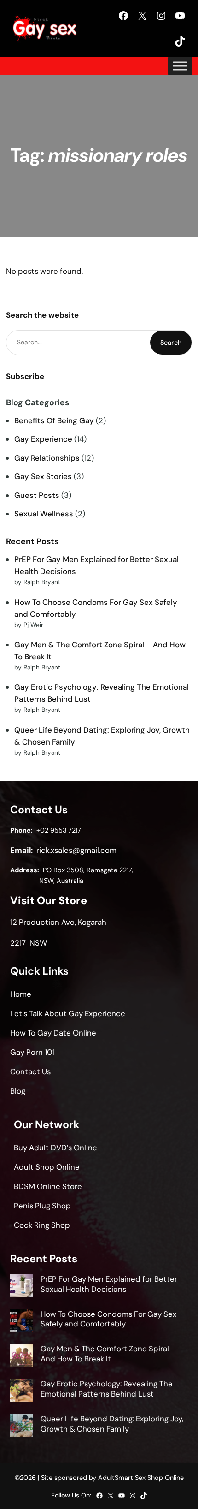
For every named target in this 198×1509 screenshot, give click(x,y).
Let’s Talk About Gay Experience (67, 1013)
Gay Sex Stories (43, 476)
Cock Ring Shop (42, 1225)
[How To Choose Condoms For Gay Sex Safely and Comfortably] (21, 1322)
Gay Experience (43, 439)
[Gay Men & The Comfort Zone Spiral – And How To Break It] (21, 1357)
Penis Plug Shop (42, 1206)
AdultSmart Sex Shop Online (141, 1477)
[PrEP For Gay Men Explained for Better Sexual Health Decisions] (21, 1287)
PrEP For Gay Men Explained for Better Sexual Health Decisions (109, 1284)
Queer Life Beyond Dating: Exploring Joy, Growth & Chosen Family (112, 1424)
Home (20, 994)
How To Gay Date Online (53, 1033)
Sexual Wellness (43, 514)
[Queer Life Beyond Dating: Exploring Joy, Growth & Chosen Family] (21, 1427)
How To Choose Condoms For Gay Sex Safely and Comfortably (108, 1319)
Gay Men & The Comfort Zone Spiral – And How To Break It (108, 1353)
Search (170, 342)
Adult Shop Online (47, 1167)
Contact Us (30, 1071)
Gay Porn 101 (32, 1052)
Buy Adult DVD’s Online (55, 1147)
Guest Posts (36, 495)
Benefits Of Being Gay (54, 420)
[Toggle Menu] (180, 66)
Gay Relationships (47, 458)
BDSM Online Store (48, 1186)
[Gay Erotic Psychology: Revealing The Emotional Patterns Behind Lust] (21, 1392)
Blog (17, 1091)
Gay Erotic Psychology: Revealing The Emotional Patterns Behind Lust (107, 1389)
